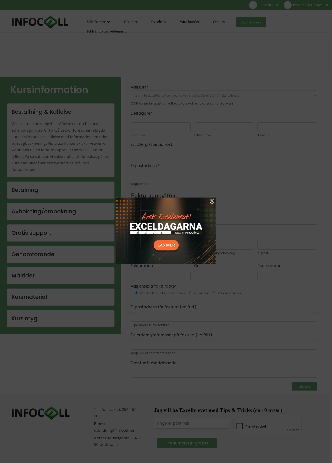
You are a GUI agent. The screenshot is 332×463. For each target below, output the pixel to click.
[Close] (212, 201)
